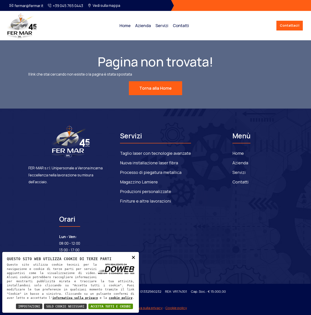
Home (125, 25)
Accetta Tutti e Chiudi (111, 306)
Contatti (181, 25)
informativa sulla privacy (75, 298)
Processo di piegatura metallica (150, 172)
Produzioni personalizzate (145, 191)
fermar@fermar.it (29, 5)
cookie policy (121, 298)
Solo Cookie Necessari (65, 306)
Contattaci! (289, 25)
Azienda (143, 25)
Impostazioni (29, 306)
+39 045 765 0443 (68, 5)
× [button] (133, 257)
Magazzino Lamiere (139, 182)
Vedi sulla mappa (106, 5)
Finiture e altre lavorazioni (145, 201)
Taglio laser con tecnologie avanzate (155, 153)
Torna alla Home (155, 88)
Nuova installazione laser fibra (149, 162)
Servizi (162, 25)
